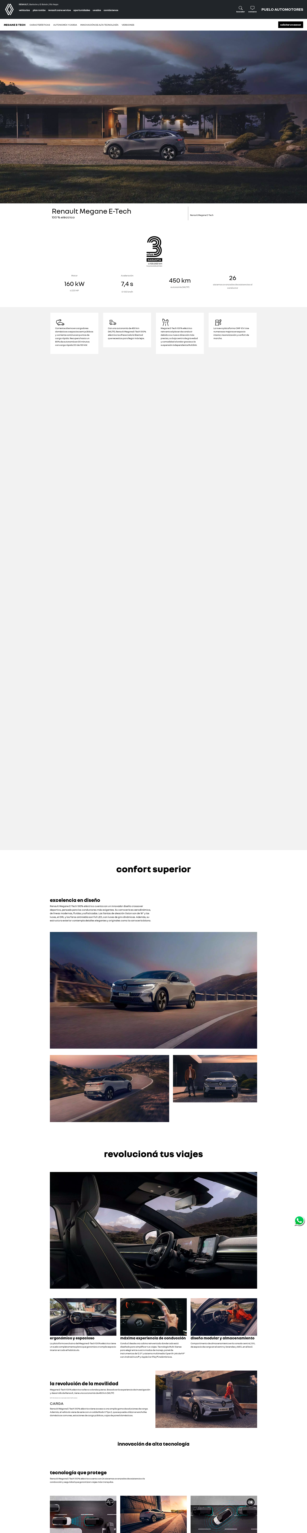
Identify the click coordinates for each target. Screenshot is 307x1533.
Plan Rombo (39, 10)
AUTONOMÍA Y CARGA (65, 24)
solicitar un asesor (290, 24)
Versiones (128, 24)
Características (40, 24)
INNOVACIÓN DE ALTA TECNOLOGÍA (99, 24)
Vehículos (24, 10)
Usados (97, 10)
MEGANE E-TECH (14, 24)
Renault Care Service (59, 10)
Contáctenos (111, 10)
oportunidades (81, 10)
